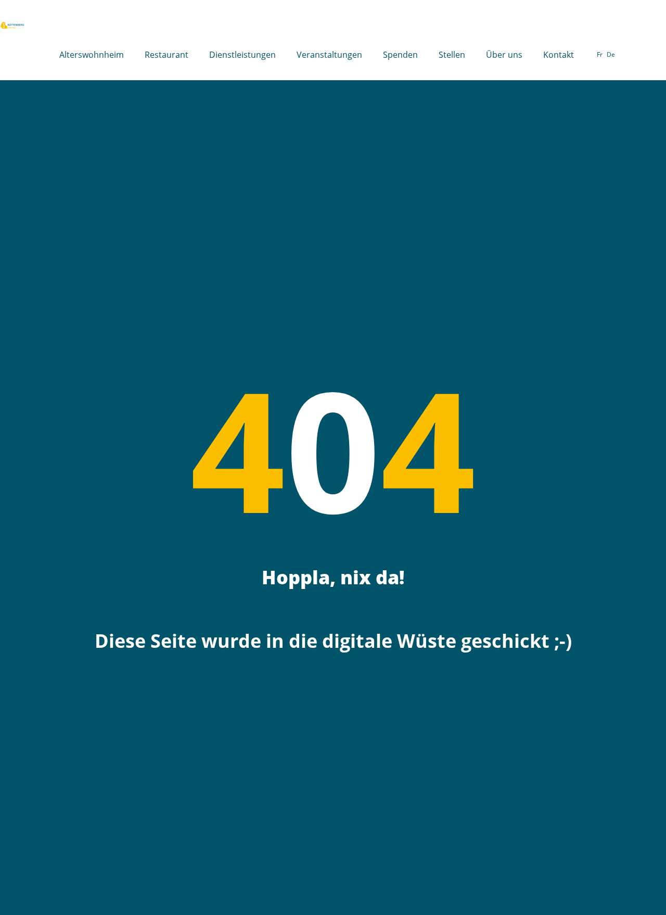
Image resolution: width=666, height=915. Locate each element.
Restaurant (166, 54)
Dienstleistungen (242, 54)
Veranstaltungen (329, 54)
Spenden (400, 54)
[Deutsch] (611, 55)
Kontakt (558, 54)
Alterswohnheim (91, 54)
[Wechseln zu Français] (600, 55)
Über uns (504, 54)
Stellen (452, 54)
